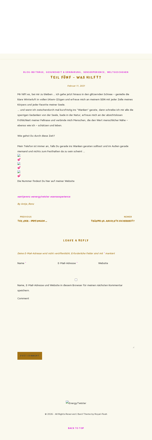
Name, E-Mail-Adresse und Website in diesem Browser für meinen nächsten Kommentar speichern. (70, 288)
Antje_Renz (27, 203)
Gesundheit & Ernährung (63, 72)
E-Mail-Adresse (68, 263)
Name (21, 263)
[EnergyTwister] (76, 27)
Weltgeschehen (118, 72)
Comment (23, 298)
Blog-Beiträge (33, 72)
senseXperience (94, 72)
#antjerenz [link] (23, 196)
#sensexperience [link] (60, 196)
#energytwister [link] (40, 196)
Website (103, 263)
